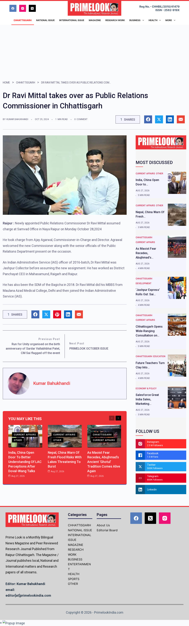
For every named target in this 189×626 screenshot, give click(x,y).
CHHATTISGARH (25, 82)
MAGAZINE (75, 545)
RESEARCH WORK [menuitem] (115, 20)
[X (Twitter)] (32, 8)
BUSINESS (75, 559)
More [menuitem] (168, 20)
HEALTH (73, 574)
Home (6, 82)
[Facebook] (12, 8)
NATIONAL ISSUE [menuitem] (45, 20)
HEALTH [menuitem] (153, 20)
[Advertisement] (94, 52)
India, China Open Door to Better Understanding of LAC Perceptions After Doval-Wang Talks (25, 462)
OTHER (18, 440)
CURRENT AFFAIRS (25, 434)
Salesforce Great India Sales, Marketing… (147, 399)
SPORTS (73, 579)
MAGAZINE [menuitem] (95, 20)
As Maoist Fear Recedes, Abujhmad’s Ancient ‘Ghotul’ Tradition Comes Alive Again (103, 462)
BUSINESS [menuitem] (134, 20)
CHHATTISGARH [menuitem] (23, 20)
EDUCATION (159, 356)
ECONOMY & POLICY (146, 388)
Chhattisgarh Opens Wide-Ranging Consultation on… (149, 331)
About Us (103, 525)
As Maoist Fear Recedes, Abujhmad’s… (146, 253)
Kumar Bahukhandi (17, 119)
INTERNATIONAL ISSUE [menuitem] (71, 20)
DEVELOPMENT (143, 283)
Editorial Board (107, 530)
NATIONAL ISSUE (80, 530)
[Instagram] (22, 8)
